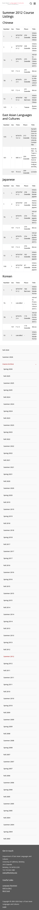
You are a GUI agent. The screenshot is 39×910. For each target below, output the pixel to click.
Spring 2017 (8, 558)
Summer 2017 (9, 551)
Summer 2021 (9, 467)
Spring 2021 (8, 474)
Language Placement (9, 886)
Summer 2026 (7, 357)
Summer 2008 (9, 740)
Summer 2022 (9, 446)
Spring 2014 (8, 621)
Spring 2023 (8, 432)
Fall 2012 (7, 649)
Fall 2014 (7, 607)
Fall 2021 (7, 460)
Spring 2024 (8, 411)
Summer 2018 (9, 530)
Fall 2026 (5, 350)
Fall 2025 (7, 376)
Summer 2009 (9, 719)
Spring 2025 (8, 390)
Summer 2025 (9, 383)
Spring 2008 (8, 748)
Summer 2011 (9, 677)
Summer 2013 (9, 635)
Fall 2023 (7, 418)
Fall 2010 (7, 691)
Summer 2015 (9, 593)
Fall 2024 (7, 397)
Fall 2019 (7, 502)
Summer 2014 (9, 614)
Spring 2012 (8, 663)
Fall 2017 (7, 544)
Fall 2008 (7, 733)
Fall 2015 (7, 586)
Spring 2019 (8, 516)
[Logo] (13, 3)
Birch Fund (6, 891)
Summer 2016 (9, 572)
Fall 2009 (7, 712)
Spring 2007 (8, 768)
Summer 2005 (9, 804)
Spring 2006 (8, 790)
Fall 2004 (7, 818)
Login (4, 907)
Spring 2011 (8, 684)
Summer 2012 (9, 656)
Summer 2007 (9, 762)
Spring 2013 (8, 642)
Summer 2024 (9, 404)
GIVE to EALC (7, 888)
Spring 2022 (8, 453)
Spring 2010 (8, 705)
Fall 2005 (7, 797)
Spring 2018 (8, 537)
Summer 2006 (9, 783)
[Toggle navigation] (35, 3)
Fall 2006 (7, 776)
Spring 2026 (8, 369)
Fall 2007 (7, 754)
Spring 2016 (8, 579)
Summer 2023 (9, 425)
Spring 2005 (8, 811)
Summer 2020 (9, 488)
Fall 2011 (7, 670)
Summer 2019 (9, 509)
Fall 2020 (7, 481)
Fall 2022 (7, 439)
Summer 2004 (9, 825)
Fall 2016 (7, 565)
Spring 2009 (8, 726)
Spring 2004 (8, 832)
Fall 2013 (7, 628)
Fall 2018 (7, 523)
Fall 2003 (7, 839)
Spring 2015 (8, 600)
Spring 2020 (8, 495)
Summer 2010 (9, 698)
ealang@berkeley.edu (9, 873)
